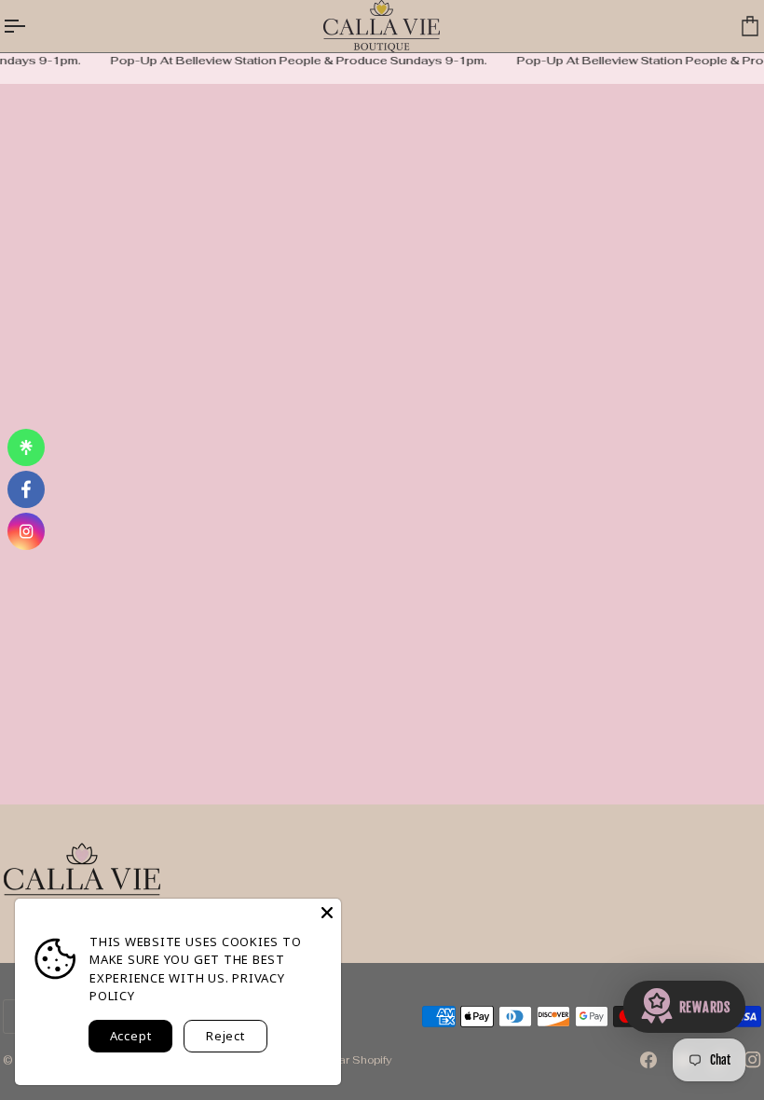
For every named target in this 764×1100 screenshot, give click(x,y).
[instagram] (26, 531)
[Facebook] (648, 1060)
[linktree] (26, 447)
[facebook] (26, 489)
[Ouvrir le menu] (31, 26)
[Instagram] (752, 1060)
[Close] (327, 912)
